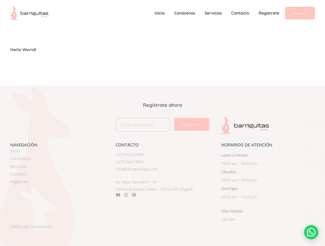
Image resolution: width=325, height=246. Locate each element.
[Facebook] (134, 195)
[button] (311, 232)
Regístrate (19, 181)
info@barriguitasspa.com (137, 169)
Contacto (18, 174)
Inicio (15, 151)
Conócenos (20, 158)
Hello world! (23, 49)
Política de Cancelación (31, 226)
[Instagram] (126, 195)
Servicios (18, 166)
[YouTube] (118, 195)
